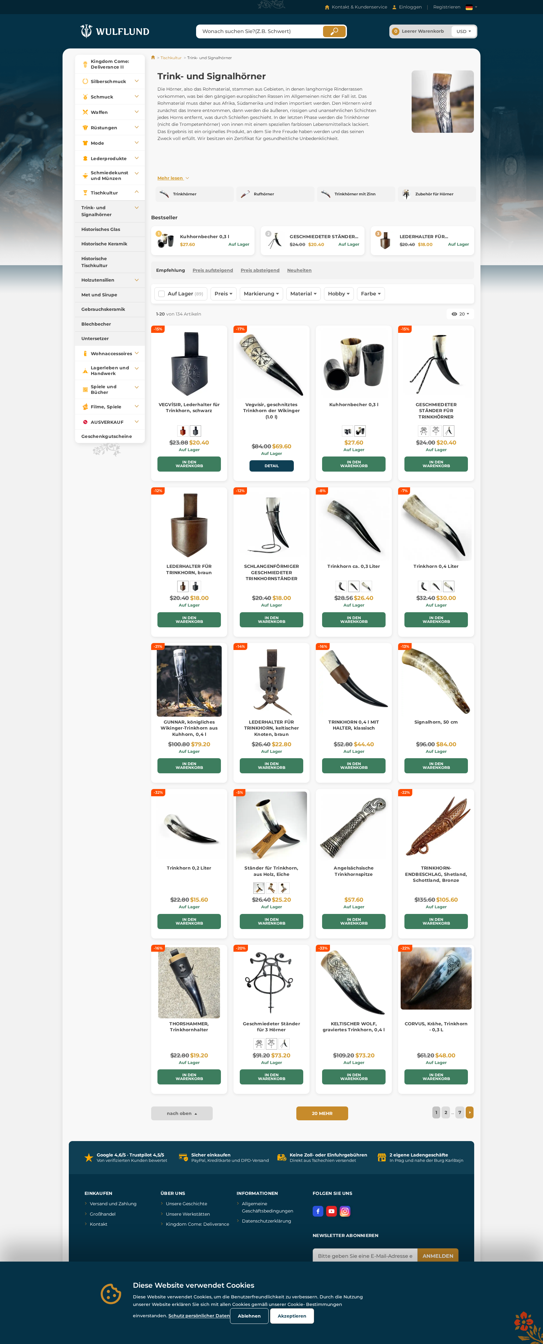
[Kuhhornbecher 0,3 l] (360, 431)
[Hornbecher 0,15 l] (347, 431)
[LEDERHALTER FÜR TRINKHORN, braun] (183, 586)
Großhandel (103, 1214)
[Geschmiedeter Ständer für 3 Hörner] (436, 431)
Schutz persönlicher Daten (199, 1316)
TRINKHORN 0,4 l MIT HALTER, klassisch (353, 725)
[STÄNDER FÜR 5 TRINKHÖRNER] (423, 431)
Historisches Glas (100, 229)
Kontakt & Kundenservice (359, 7)
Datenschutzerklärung (266, 1221)
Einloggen (410, 7)
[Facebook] (318, 1211)
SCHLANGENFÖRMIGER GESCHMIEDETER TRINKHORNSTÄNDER (271, 572)
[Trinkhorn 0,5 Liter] (341, 586)
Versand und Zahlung (113, 1204)
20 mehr (322, 1113)
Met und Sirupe (99, 295)
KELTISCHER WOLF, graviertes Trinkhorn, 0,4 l (354, 1027)
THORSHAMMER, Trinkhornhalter (189, 1027)
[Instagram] (345, 1211)
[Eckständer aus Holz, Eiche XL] (284, 888)
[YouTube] (331, 1211)
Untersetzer (95, 338)
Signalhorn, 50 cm (436, 722)
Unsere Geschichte (186, 1204)
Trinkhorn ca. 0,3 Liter (353, 566)
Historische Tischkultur (94, 262)
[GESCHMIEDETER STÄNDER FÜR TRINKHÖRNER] (448, 431)
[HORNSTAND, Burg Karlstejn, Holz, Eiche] (271, 888)
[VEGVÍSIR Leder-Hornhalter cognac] (183, 431)
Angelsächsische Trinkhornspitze (354, 871)
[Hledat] (334, 31)
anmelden (438, 1256)
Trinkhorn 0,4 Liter (436, 566)
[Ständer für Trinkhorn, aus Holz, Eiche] (259, 888)
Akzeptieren (292, 1316)
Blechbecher (96, 324)
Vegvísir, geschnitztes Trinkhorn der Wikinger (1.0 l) (271, 411)
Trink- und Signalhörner (96, 211)
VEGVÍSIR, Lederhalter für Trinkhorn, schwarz (189, 408)
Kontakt (98, 1224)
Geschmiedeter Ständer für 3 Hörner (271, 1027)
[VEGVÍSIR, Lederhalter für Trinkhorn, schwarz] (195, 431)
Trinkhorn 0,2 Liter (189, 868)
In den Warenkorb (189, 464)
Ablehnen (249, 1316)
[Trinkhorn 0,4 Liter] (366, 586)
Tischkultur (171, 57)
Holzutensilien (97, 280)
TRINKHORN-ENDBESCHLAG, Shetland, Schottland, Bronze (436, 874)
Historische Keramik (104, 244)
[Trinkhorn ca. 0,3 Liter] (353, 586)
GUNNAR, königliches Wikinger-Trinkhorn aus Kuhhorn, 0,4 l (189, 728)
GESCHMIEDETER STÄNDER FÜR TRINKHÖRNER (322, 240)
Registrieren (446, 7)
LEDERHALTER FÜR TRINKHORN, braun (422, 240)
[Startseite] (153, 57)
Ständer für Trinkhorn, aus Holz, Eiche (271, 871)
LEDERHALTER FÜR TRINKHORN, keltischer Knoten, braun (271, 728)
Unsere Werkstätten (188, 1214)
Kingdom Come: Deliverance (197, 1224)
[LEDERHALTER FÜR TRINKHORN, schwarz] (195, 586)
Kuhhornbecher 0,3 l (204, 236)
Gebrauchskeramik (103, 309)
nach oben (180, 1113)
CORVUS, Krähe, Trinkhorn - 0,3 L (436, 1027)
